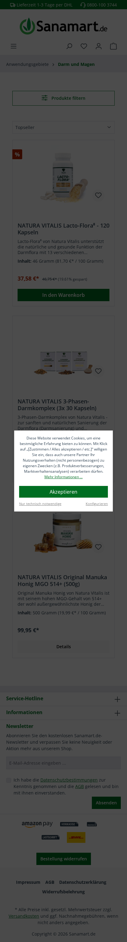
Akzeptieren (63, 491)
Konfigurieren (97, 503)
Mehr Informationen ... (63, 476)
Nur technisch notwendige (40, 503)
